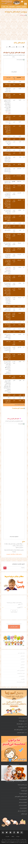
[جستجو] (7, 7)
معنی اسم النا (21, 721)
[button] (2, 607)
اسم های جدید (22, 676)
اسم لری (23, 661)
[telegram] (17, 832)
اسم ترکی (23, 656)
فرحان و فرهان (7, 268)
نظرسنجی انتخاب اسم (18, 729)
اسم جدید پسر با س (23, 805)
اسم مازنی (23, 664)
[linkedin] (2, 832)
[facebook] (14, 832)
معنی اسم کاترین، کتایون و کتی (21, 796)
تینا (20, 604)
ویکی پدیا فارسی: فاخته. (17, 545)
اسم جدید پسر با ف (23, 799)
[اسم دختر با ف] (14, 27)
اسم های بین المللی (21, 670)
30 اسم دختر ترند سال (22, 811)
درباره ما (18, 836)
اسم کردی (23, 659)
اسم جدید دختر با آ (23, 793)
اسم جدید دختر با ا (23, 787)
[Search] (4, 568)
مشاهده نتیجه (14, 612)
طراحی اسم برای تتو (21, 682)
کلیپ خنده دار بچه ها (10, 781)
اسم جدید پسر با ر (23, 808)
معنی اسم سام (19, 723)
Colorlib (12, 842)
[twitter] (6, 832)
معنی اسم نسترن (20, 732)
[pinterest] (10, 832)
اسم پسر (24, 6)
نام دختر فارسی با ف (13, 419)
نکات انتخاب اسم (21, 653)
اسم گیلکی (22, 667)
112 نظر (7, 46)
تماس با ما (7, 836)
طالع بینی (23, 679)
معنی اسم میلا (24, 790)
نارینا (19, 607)
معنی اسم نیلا (21, 726)
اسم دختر (18, 6)
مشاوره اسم (12, 6)
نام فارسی (13, 46)
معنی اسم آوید (24, 813)
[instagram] (4, 7)
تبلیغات (13, 836)
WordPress (3, 842)
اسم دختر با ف (19, 43)
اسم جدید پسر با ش (23, 802)
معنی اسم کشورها (21, 673)
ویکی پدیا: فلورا (19, 547)
